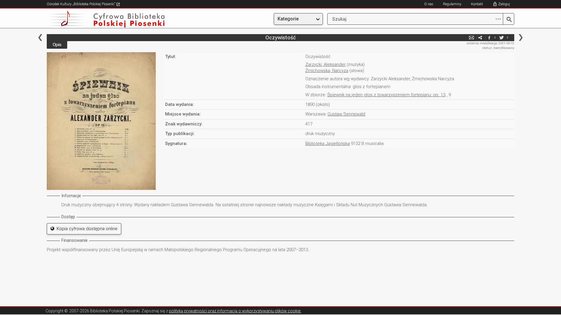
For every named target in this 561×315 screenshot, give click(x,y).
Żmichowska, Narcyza (326, 70)
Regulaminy (452, 4)
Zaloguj (504, 4)
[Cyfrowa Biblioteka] (117, 19)
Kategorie (288, 19)
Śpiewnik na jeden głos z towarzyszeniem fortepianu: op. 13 (386, 94)
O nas (428, 4)
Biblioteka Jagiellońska (327, 143)
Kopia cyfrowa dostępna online (85, 228)
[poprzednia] (40, 37)
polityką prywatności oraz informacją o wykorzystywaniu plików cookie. (235, 311)
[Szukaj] (508, 20)
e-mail (472, 37)
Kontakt (477, 4)
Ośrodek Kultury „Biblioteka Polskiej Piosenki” (81, 4)
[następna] (520, 37)
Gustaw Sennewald (346, 114)
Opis (57, 44)
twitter (502, 37)
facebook (489, 37)
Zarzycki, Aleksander (325, 64)
